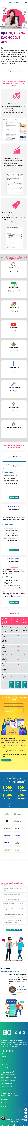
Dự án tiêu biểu (5, 1060)
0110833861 (18, 1122)
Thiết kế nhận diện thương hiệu (9, 1075)
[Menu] (26, 2)
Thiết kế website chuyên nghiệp (9, 1072)
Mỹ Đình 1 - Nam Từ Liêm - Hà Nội (10, 1093)
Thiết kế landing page (7, 1081)
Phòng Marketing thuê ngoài (8, 1087)
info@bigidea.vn (5, 1097)
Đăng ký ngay (11, 685)
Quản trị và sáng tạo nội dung (8, 1078)
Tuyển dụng (4, 1054)
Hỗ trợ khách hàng (6, 1057)
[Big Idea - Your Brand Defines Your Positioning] (14, 2)
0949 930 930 (5, 1101)
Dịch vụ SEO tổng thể (7, 1084)
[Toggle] (3, 888)
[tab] (13, 705)
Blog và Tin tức (5, 1063)
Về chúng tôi (5, 1051)
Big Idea (4, 1105)
